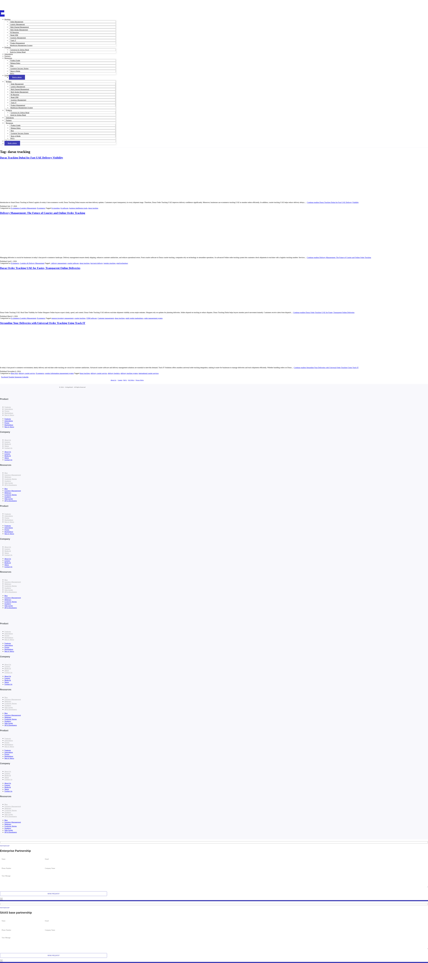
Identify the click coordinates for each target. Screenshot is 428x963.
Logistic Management (17, 24)
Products (7, 47)
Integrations (8, 54)
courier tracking (79, 318)
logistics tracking (109, 263)
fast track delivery (96, 263)
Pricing (6, 411)
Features (7, 407)
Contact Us (8, 448)
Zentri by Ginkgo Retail (18, 52)
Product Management (17, 43)
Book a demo (17, 77)
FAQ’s (12, 73)
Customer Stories (10, 479)
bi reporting (55, 208)
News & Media (15, 71)
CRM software (91, 318)
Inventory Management (18, 38)
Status (6, 446)
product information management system (59, 373)
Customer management (106, 318)
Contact (7, 75)
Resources (8, 58)
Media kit (7, 444)
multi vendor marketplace (134, 318)
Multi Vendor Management (19, 30)
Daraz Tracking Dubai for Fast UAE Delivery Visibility (31, 157)
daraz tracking (93, 208)
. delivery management (58, 263)
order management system (153, 318)
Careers (120, 380)
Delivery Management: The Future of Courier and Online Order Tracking (42, 212)
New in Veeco (9, 415)
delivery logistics (114, 373)
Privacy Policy (140, 380)
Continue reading (333, 202)
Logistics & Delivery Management (32, 263)
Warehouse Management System (21, 45)
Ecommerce (41, 208)
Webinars (7, 477)
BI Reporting (14, 32)
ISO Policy (131, 380)
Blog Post (14, 373)
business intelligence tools (78, 208)
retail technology (122, 263)
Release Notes (15, 63)
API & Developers (10, 485)
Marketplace (8, 413)
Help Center (8, 483)
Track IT (13, 40)
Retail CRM (14, 35)
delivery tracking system (129, 373)
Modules (7, 19)
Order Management (16, 22)
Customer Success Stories (19, 68)
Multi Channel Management (19, 27)
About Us (113, 380)
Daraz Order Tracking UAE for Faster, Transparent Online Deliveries (40, 268)
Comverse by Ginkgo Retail (19, 50)
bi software (64, 208)
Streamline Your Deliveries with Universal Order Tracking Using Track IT (42, 323)
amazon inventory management (62, 318)
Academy (7, 481)
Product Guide (15, 60)
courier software (73, 263)
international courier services (149, 373)
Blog (11, 66)
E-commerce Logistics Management (23, 208)
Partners (7, 56)
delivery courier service (27, 373)
